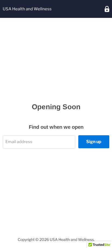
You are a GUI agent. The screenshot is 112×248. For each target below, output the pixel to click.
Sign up (93, 141)
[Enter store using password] (107, 9)
